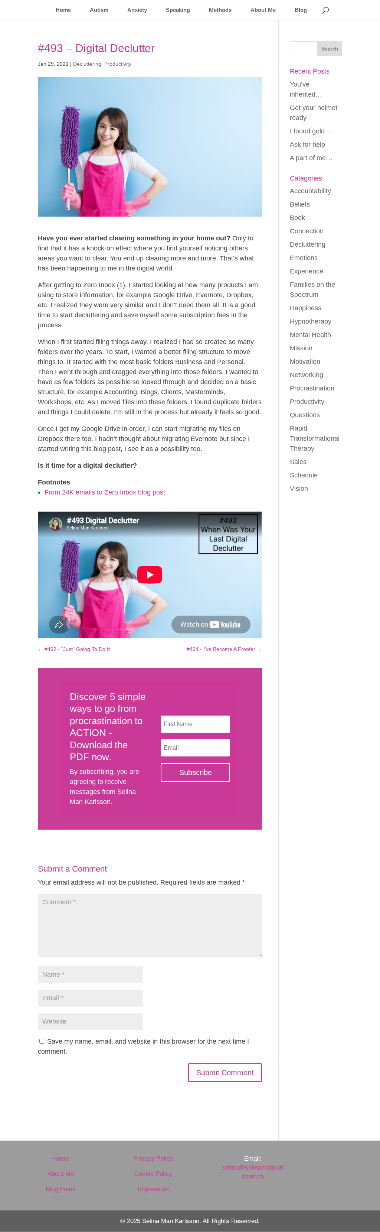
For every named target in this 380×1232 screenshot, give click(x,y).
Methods (220, 10)
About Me (263, 10)
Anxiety (137, 10)
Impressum (153, 1189)
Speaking (178, 10)
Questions (305, 415)
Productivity (117, 64)
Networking (306, 375)
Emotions (304, 258)
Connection (307, 231)
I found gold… (310, 131)
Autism (99, 10)
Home (63, 10)
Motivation (305, 361)
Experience (306, 271)
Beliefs (300, 204)
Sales (298, 462)
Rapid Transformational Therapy (315, 438)
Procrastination (312, 388)
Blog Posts (61, 1189)
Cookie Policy (153, 1173)
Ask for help (307, 144)
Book (297, 217)
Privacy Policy (153, 1158)
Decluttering (87, 64)
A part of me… (311, 158)
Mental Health (310, 334)
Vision (299, 488)
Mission (301, 348)
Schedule (304, 475)
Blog (301, 10)
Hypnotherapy (310, 321)
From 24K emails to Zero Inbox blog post (105, 492)
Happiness (305, 308)
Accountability (310, 191)
